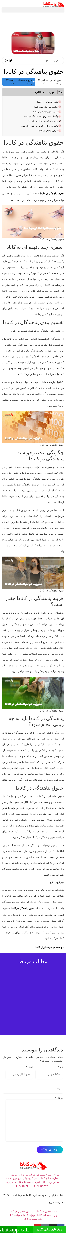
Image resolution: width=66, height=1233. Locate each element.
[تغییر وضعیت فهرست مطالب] (58, 92)
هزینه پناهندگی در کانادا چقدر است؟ (43, 121)
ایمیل (29, 1067)
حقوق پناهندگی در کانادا (47, 102)
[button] (33, 10)
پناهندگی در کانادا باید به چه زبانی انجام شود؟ (39, 126)
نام (60, 1067)
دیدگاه (59, 1098)
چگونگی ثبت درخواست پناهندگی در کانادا (41, 116)
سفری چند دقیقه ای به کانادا (46, 107)
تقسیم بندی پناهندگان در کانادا (45, 111)
